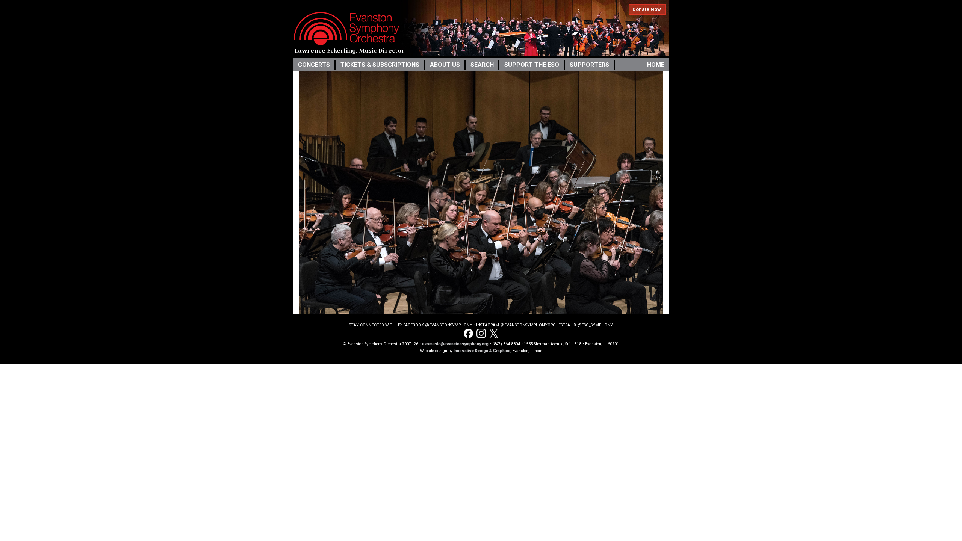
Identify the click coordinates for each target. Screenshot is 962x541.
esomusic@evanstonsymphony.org (455, 344)
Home (655, 64)
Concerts (314, 64)
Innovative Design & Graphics (482, 350)
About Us (445, 64)
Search (482, 64)
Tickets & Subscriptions (379, 64)
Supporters (589, 64)
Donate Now (646, 9)
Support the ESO (531, 64)
